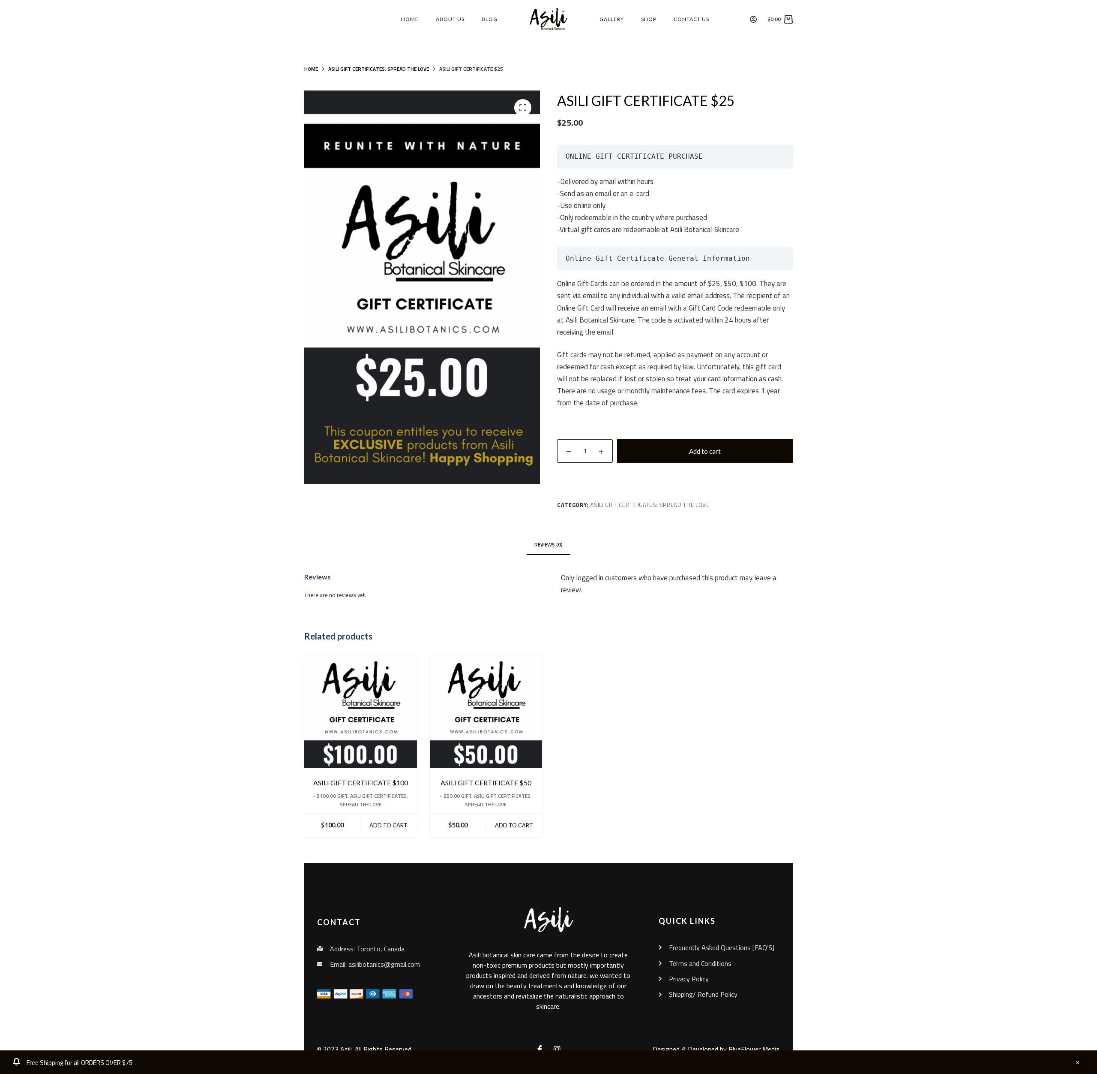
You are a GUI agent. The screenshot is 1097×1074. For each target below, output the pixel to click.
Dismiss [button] (1077, 1062)
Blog (490, 19)
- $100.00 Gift (330, 796)
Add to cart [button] (388, 825)
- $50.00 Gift (455, 796)
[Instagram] (557, 1049)
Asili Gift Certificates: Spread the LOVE (650, 505)
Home (410, 19)
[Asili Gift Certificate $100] (360, 711)
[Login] (753, 19)
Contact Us (691, 19)
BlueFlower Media (753, 1049)
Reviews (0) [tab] (548, 544)
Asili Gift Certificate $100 (360, 782)
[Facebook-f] (540, 1049)
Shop (648, 19)
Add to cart (705, 451)
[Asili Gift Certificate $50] (486, 711)
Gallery (611, 19)
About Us (450, 19)
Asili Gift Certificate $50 (486, 782)
